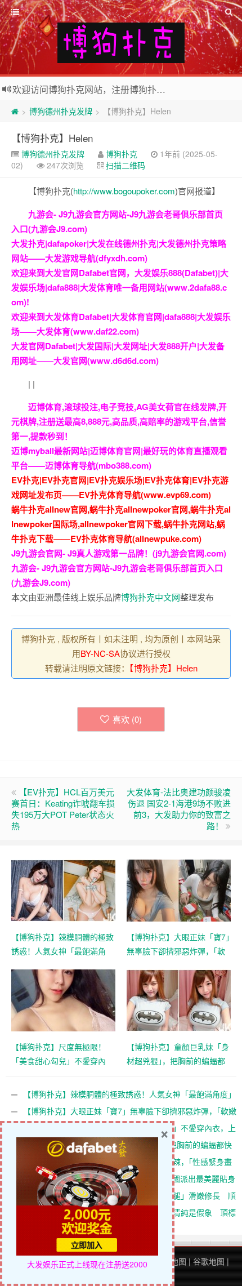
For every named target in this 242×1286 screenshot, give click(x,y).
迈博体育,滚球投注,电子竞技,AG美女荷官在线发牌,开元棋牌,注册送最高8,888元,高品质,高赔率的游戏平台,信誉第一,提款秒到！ (119, 421)
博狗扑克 (121, 153)
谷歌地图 (209, 1261)
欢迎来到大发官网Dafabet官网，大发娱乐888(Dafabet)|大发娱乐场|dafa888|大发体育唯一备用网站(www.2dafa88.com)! (119, 287)
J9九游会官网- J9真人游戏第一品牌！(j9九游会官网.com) (118, 553)
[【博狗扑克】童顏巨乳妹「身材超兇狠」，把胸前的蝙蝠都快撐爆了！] (179, 999)
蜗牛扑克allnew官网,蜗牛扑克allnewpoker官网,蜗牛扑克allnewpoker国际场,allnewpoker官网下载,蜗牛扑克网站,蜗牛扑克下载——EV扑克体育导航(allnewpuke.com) (121, 524)
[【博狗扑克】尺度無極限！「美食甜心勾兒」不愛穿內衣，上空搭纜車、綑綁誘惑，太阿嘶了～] (63, 999)
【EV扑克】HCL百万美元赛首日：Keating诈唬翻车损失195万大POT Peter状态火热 (63, 808)
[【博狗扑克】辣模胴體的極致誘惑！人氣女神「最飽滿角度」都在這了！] (63, 889)
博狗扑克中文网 (150, 597)
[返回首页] (15, 111)
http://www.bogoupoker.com (124, 191)
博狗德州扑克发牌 (60, 111)
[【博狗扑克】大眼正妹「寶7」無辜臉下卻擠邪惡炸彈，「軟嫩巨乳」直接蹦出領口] (179, 889)
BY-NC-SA (100, 653)
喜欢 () (127, 719)
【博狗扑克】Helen (52, 138)
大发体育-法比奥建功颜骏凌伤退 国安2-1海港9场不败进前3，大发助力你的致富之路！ (179, 808)
